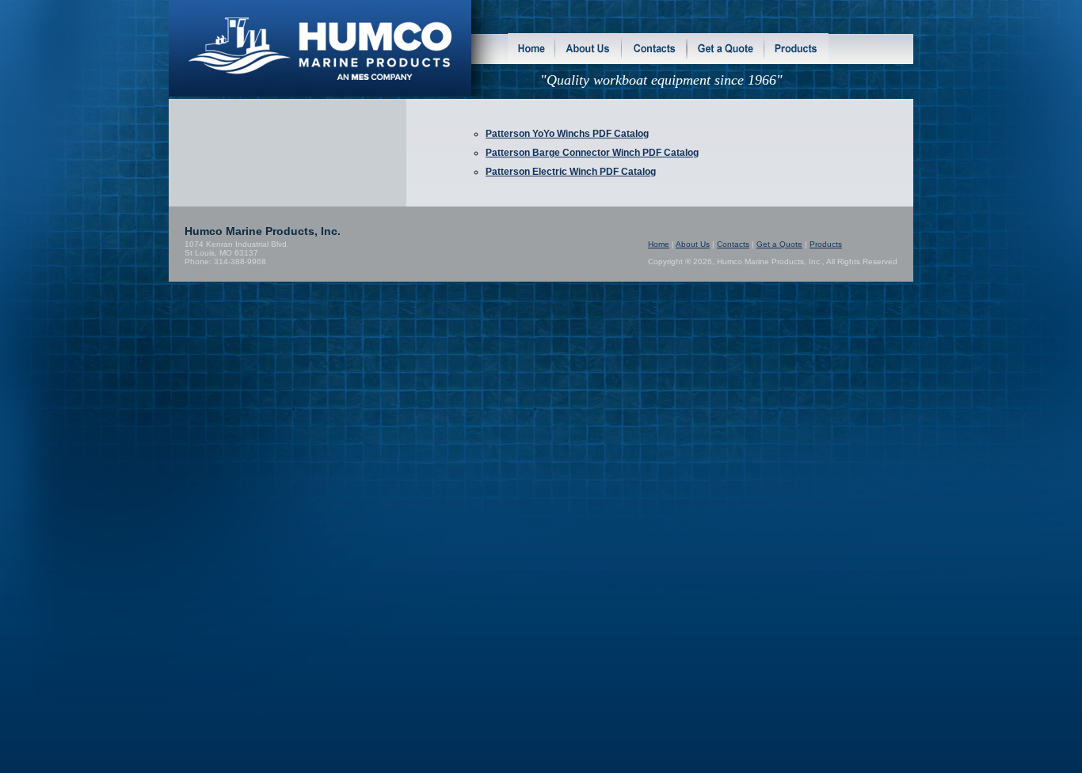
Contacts (733, 244)
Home (658, 244)
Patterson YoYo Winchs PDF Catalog (567, 133)
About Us (693, 244)
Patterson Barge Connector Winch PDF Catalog (592, 152)
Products (826, 244)
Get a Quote (779, 244)
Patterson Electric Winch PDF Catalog (571, 171)
